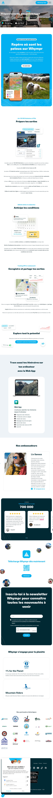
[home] (3, 3)
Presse (40, 763)
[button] (50, 3)
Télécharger (26, 576)
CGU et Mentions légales (35, 789)
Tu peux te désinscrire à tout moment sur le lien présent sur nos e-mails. (24, 625)
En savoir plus (26, 66)
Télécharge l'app (41, 2)
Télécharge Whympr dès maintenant (26, 561)
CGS (43, 789)
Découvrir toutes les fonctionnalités (26, 342)
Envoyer (26, 635)
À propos (36, 763)
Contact (45, 763)
